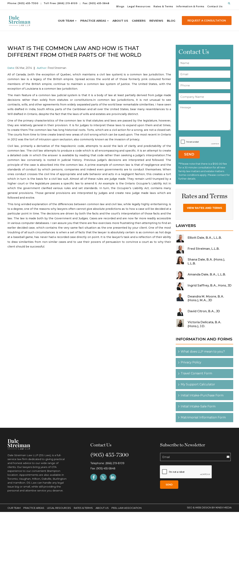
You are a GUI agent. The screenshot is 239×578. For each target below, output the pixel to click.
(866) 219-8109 (67, 3)
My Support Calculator (198, 384)
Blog (171, 20)
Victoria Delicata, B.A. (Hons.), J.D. (204, 324)
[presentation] (200, 142)
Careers (139, 20)
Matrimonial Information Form (203, 417)
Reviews (156, 20)
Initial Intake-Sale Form (198, 406)
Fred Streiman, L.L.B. (204, 248)
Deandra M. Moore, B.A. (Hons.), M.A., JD (206, 298)
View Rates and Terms (204, 208)
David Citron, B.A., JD (204, 311)
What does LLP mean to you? (203, 351)
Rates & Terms (163, 6)
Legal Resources (138, 6)
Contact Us (215, 6)
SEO (190, 507)
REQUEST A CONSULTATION (206, 20)
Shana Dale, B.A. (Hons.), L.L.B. (206, 261)
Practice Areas (93, 20)
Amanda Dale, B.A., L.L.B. (207, 274)
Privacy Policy (191, 362)
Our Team (66, 20)
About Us (120, 20)
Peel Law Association (126, 507)
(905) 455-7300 (28, 3)
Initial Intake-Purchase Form (202, 395)
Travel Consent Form (196, 373)
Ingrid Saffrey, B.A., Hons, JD (210, 285)
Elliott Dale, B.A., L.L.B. (205, 237)
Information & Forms (190, 6)
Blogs (120, 6)
